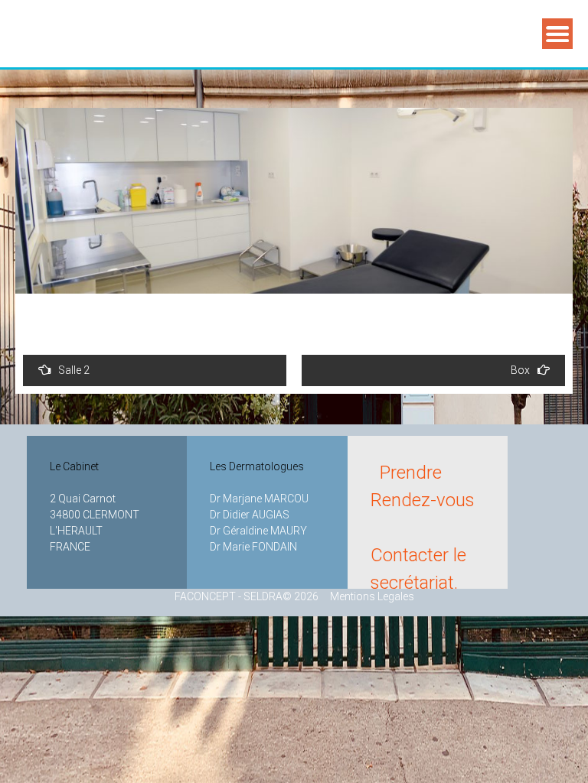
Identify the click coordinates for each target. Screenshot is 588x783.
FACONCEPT (205, 596)
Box (520, 370)
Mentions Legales (367, 596)
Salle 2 (74, 370)
